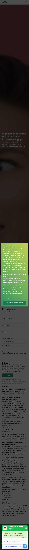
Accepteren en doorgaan (15, 303)
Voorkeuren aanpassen (14, 298)
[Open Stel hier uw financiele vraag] (25, 546)
